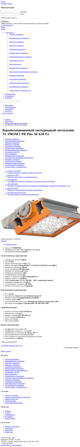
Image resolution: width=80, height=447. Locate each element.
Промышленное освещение (19, 38)
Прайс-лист (9, 432)
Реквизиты (9, 428)
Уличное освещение (16, 34)
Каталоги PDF (10, 418)
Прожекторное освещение (18, 53)
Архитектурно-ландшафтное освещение (23, 72)
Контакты (8, 98)
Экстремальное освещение (18, 87)
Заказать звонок (6, 3)
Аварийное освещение (17, 49)
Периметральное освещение (19, 83)
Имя (22, 14)
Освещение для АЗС (16, 60)
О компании (9, 96)
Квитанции (9, 430)
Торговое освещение (16, 42)
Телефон (24, 12)
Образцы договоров (12, 426)
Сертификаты (10, 415)
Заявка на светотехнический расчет (17, 397)
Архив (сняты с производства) (20, 90)
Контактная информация (14, 403)
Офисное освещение (16, 46)
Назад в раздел (6, 351)
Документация (10, 94)
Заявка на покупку (11, 399)
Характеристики (11, 244)
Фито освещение (15, 64)
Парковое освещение (16, 75)
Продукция (10, 32)
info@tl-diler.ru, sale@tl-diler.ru (11, 445)
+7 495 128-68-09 (7, 25)
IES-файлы (9, 416)
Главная (8, 119)
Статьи (7, 413)
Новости (8, 411)
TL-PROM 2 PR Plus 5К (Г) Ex (11, 345)
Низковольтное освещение (18, 68)
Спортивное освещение (17, 79)
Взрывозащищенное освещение (20, 57)
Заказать (4, 241)
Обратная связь (10, 401)
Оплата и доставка (11, 395)
